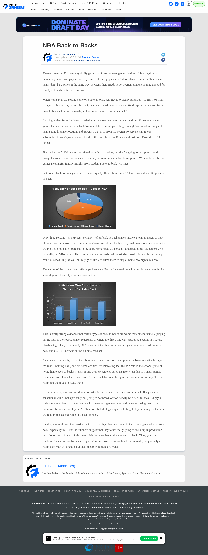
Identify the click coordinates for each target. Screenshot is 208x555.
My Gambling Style (148, 491)
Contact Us (54, 491)
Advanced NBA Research (87, 60)
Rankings (92, 9)
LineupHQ (44, 9)
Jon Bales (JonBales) (68, 54)
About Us (24, 491)
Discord (118, 9)
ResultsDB (106, 9)
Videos (81, 9)
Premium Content (91, 57)
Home (33, 9)
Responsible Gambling (176, 491)
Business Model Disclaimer (104, 497)
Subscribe (199, 4)
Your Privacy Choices (97, 491)
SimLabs (70, 9)
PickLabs (57, 9)
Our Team (38, 491)
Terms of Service (124, 491)
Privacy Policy (72, 491)
